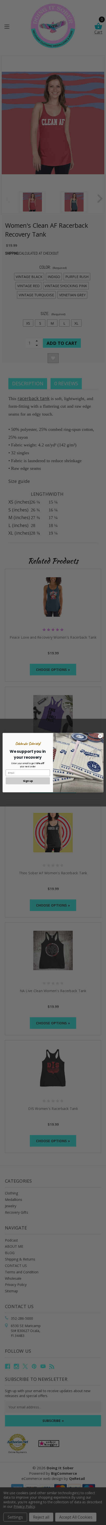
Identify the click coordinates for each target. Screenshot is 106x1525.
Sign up (28, 781)
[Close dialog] (100, 736)
